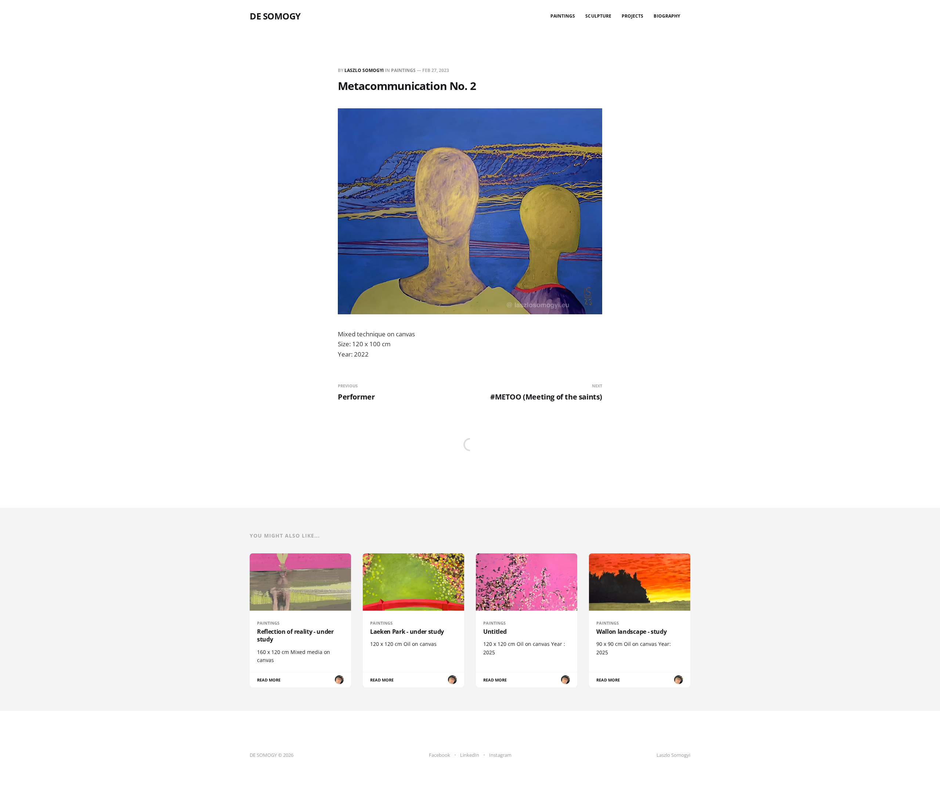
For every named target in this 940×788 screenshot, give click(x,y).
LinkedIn (469, 755)
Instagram (500, 755)
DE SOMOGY (275, 16)
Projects (632, 16)
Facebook (439, 755)
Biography (667, 16)
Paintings (562, 16)
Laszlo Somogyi (364, 70)
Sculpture (598, 16)
